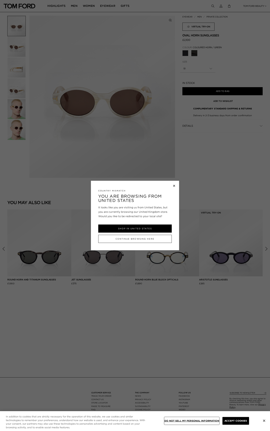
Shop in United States (135, 228)
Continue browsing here (135, 239)
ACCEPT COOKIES (235, 420)
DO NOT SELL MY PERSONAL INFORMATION (191, 420)
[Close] (264, 421)
